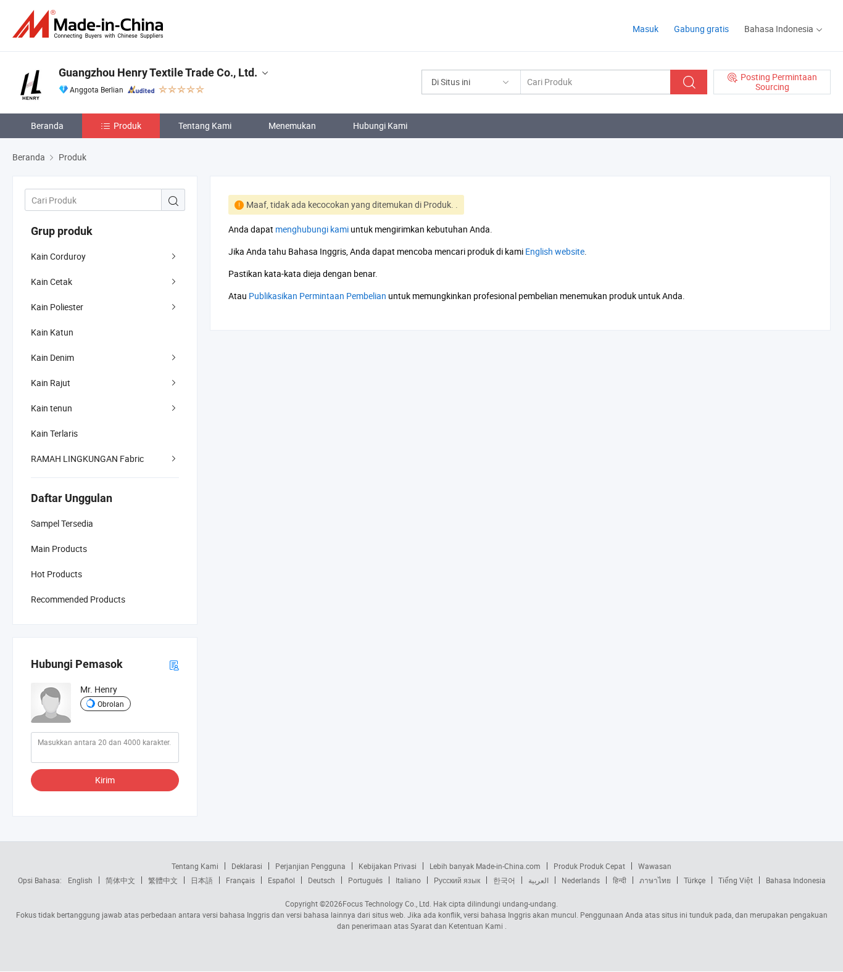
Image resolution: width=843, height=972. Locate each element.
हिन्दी (619, 880)
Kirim (105, 780)
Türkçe (694, 880)
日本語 (202, 880)
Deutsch (321, 880)
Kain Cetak (51, 281)
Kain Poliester (57, 307)
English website (554, 251)
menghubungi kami (312, 229)
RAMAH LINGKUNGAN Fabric (87, 458)
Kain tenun (51, 408)
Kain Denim (52, 357)
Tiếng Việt (735, 880)
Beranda (47, 125)
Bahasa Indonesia (796, 880)
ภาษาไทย (655, 880)
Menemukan (292, 125)
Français (240, 880)
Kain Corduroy (58, 256)
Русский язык (457, 880)
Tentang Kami (204, 125)
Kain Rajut (50, 383)
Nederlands (581, 880)
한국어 (504, 880)
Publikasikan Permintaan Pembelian (317, 296)
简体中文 (120, 880)
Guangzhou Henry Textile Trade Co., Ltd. (158, 72)
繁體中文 (163, 880)
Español (281, 880)
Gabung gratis (701, 29)
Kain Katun (52, 332)
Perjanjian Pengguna (310, 866)
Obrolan (111, 704)
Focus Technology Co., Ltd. (387, 903)
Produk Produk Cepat (589, 866)
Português (365, 880)
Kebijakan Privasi (388, 866)
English (80, 880)
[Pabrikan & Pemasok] (91, 24)
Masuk (645, 29)
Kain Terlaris (54, 433)
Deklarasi (246, 866)
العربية (538, 880)
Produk (127, 125)
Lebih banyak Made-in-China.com (485, 866)
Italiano (408, 880)
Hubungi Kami (380, 125)
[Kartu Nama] (174, 664)
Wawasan (654, 866)
